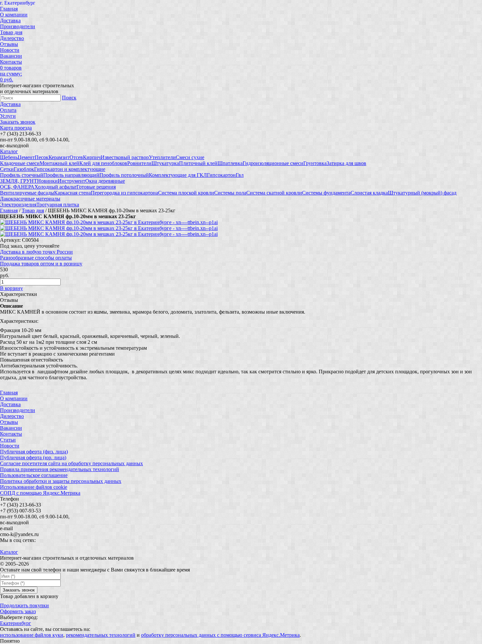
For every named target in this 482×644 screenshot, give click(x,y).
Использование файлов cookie (33, 487)
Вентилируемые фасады (27, 193)
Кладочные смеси (20, 163)
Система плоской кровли (186, 193)
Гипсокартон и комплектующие (69, 169)
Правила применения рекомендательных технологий (59, 469)
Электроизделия (18, 204)
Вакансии (11, 56)
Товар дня (11, 32)
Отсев (76, 157)
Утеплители (162, 157)
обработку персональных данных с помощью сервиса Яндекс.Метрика (220, 635)
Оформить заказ (18, 611)
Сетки (7, 169)
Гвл (240, 175)
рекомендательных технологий (100, 635)
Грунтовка (315, 163)
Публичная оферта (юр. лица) (33, 457)
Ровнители (139, 163)
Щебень (9, 157)
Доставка (10, 20)
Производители (17, 26)
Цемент (26, 157)
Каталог (9, 151)
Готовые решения (96, 187)
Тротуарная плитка (57, 204)
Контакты (11, 62)
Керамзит (59, 157)
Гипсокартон (221, 175)
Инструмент (71, 181)
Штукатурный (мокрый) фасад (422, 193)
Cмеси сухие (190, 157)
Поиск (69, 97)
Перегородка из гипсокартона (124, 193)
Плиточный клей (198, 163)
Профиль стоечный (21, 175)
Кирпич (92, 157)
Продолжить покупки (24, 605)
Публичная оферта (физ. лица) (34, 451)
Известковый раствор (125, 157)
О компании (14, 14)
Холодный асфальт (55, 187)
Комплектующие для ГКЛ (178, 175)
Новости (9, 50)
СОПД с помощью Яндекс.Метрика (40, 493)
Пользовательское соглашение (34, 475)
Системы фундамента (326, 193)
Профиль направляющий (71, 175)
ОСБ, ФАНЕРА (17, 187)
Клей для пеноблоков (103, 163)
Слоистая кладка (369, 193)
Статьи (8, 440)
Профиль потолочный (124, 175)
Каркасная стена (72, 193)
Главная (9, 8)
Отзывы (9, 44)
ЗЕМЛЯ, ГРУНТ (18, 181)
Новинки (47, 181)
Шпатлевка (230, 163)
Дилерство (12, 38)
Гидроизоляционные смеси (273, 163)
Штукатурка (165, 163)
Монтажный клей (59, 163)
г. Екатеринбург (17, 3)
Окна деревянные (105, 181)
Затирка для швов (346, 163)
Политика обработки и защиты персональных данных (60, 481)
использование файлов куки (31, 635)
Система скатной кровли (274, 193)
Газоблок (24, 169)
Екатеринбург (15, 623)
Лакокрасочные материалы (30, 198)
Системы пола (230, 193)
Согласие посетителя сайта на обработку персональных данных (71, 463)
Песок (42, 157)
